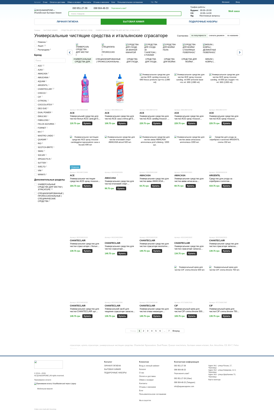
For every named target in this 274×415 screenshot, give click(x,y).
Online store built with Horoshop (45, 409)
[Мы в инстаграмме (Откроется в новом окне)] (147, 2)
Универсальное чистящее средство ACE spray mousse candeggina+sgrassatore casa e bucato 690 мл (85, 182)
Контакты (87, 2)
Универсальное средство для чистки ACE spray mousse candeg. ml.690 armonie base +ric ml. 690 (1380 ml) (189, 120)
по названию (232, 35)
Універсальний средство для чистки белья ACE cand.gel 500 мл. (85, 118)
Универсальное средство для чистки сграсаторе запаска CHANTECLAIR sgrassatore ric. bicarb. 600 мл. (224, 247)
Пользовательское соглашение (130, 2)
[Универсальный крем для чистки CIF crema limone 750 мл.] (224, 281)
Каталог (37, 2)
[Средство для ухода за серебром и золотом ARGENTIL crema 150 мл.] (224, 151)
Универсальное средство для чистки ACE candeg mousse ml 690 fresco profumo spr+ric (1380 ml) (155, 120)
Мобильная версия (45, 389)
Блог (113, 2)
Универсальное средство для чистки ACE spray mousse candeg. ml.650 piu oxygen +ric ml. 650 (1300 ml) (223, 120)
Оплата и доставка (57, 2)
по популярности (198, 35)
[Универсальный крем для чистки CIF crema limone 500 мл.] (189, 281)
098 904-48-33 (101, 8)
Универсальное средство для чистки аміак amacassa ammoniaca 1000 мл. (189, 181)
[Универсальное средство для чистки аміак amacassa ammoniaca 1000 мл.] (189, 151)
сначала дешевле (216, 35)
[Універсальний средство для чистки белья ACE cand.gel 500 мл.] (85, 88)
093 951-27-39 (79, 8)
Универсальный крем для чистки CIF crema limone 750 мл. (223, 311)
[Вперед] (239, 52)
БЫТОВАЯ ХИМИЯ (133, 21)
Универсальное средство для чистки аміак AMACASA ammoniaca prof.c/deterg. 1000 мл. (154, 182)
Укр (152, 2)
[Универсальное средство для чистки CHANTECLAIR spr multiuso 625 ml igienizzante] (85, 281)
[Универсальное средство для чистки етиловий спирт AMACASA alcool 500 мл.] (120, 151)
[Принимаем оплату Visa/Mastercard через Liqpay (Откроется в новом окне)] (55, 384)
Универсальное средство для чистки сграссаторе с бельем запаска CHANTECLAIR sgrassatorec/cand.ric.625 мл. (84, 247)
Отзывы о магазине (101, 2)
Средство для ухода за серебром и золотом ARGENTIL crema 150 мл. (221, 181)
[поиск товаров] (179, 13)
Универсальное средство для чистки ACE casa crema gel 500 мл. (120, 118)
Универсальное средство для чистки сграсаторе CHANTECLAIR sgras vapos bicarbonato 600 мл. (119, 250)
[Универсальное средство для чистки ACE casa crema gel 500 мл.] (120, 88)
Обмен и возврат (74, 2)
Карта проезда (214, 380)
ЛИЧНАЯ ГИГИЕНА (67, 21)
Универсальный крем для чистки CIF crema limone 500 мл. (188, 311)
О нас (45, 2)
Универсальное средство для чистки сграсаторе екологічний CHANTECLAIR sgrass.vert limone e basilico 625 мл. (155, 247)
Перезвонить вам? (118, 8)
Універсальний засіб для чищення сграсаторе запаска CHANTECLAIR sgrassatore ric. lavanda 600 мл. (120, 313)
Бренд (38, 55)
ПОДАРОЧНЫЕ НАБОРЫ (203, 21)
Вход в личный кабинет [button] (149, 366)
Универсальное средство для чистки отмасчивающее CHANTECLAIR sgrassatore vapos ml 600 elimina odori (154, 313)
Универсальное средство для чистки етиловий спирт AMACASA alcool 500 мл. (119, 183)
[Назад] (69, 52)
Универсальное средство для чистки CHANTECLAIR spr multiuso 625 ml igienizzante (84, 311)
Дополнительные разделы (49, 179)
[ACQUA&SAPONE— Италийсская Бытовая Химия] (48, 364)
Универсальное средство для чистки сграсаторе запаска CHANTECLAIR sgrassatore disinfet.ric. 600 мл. (189, 250)
